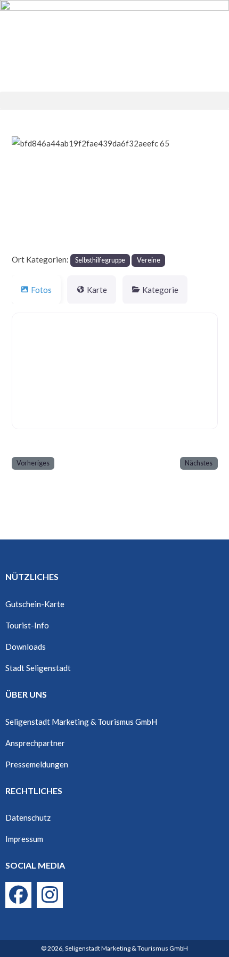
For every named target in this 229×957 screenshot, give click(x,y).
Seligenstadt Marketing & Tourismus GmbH (81, 721)
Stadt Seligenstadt (38, 668)
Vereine (148, 260)
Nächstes (198, 463)
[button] (114, 100)
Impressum (24, 839)
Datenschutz (28, 817)
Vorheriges (33, 463)
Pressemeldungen (36, 764)
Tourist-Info (27, 625)
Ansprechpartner (35, 743)
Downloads (25, 646)
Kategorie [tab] (160, 290)
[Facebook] (18, 895)
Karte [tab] (97, 290)
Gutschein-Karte (34, 604)
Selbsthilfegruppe (100, 260)
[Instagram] (50, 895)
